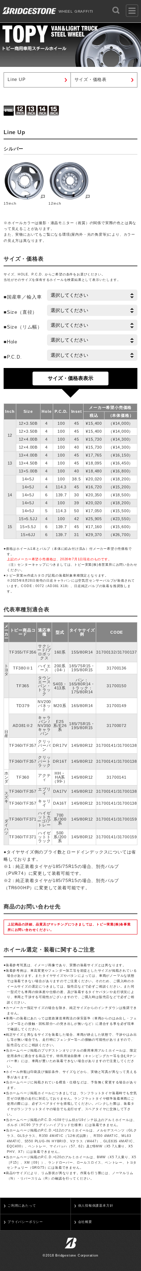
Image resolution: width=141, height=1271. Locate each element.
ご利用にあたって (22, 1205)
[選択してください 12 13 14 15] (92, 310)
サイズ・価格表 (90, 79)
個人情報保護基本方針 (96, 1205)
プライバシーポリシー (25, 1222)
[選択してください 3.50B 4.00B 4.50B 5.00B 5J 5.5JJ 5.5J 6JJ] (92, 325)
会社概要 (85, 1222)
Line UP (17, 79)
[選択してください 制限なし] (92, 295)
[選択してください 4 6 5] (92, 340)
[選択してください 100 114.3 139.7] (92, 355)
